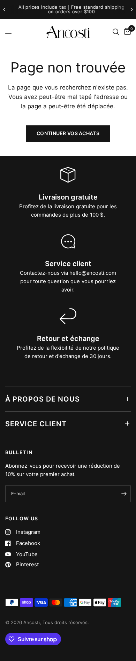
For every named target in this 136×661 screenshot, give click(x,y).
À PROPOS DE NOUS (42, 399)
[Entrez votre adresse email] (124, 493)
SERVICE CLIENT (36, 424)
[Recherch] (116, 32)
